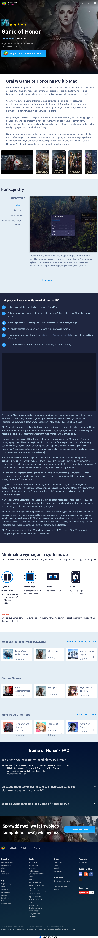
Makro (31, 879)
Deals (3, 871)
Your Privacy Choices (51, 937)
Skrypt (31, 902)
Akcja (3, 887)
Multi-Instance (34, 871)
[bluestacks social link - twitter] (80, 879)
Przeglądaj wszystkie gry (82, 642)
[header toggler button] (95, 3)
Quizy (3, 901)
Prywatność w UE (52, 929)
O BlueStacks (58, 862)
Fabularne (7, 38)
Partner (56, 865)
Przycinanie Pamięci (36, 899)
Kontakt (57, 868)
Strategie (4, 889)
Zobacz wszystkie (87, 715)
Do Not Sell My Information (67, 929)
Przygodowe (5, 892)
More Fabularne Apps (15, 714)
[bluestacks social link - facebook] (91, 874)
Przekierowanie (34, 894)
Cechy (31, 859)
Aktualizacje (83, 862)
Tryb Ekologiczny (35, 882)
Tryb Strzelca (33, 865)
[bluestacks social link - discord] (80, 874)
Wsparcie (83, 859)
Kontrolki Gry (33, 862)
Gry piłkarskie (6, 904)
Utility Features (34, 914)
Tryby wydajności (35, 897)
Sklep (3, 868)
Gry (2, 880)
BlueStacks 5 (6, 865)
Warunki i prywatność (8, 929)
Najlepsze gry (6, 884)
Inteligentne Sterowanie (37, 891)
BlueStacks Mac (7, 862)
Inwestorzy (58, 871)
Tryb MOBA (33, 868)
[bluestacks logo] (9, 3)
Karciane (4, 895)
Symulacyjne (5, 898)
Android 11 (5, 874)
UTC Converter (34, 916)
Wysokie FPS (33, 905)
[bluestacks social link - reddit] (86, 874)
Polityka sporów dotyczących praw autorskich (31, 929)
